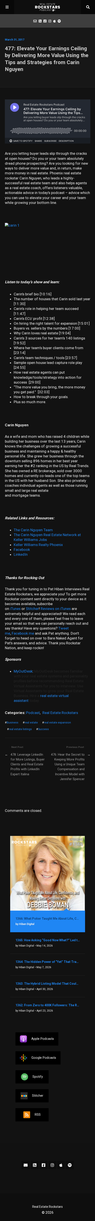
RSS (38, 1114)
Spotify (37, 1076)
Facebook (22, 549)
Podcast (33, 712)
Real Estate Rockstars (60, 712)
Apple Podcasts (42, 1038)
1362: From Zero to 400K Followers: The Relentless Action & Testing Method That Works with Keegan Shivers (47, 1005)
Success (43, 729)
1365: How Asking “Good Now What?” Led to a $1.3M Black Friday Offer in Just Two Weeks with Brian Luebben (47, 940)
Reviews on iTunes (56, 608)
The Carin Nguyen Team (33, 530)
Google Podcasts (43, 1057)
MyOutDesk (23, 671)
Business (12, 722)
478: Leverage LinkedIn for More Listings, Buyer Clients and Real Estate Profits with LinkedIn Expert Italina (28, 764)
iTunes (15, 608)
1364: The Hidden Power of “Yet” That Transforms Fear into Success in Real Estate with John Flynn (47, 962)
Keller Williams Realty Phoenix (38, 544)
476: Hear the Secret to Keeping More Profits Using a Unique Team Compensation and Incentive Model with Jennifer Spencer (68, 767)
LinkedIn (21, 554)
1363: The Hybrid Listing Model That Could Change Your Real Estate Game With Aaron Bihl (47, 983)
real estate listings (20, 729)
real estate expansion (57, 722)
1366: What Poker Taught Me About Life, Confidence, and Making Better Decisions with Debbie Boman (47, 918)
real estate (31, 722)
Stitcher (32, 608)
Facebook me (23, 633)
